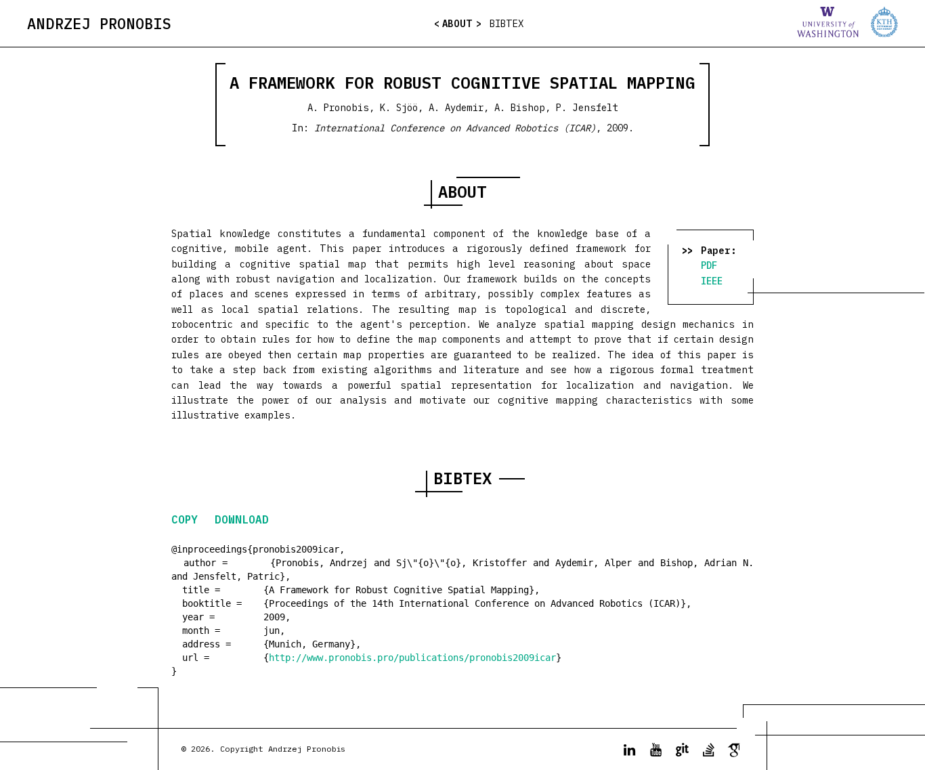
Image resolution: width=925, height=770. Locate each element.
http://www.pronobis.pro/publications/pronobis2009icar (412, 657)
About (457, 24)
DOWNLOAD (242, 519)
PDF (709, 265)
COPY (188, 519)
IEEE (712, 281)
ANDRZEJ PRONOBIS (99, 23)
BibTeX (506, 24)
